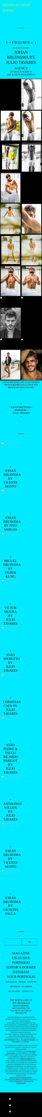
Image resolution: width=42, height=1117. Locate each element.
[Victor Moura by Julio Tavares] (10, 591)
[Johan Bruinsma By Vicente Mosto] (10, 454)
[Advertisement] (21, 21)
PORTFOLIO (21, 962)
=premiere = (21, 410)
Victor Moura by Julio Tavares (10, 615)
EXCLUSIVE (21, 958)
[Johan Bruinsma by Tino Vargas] (10, 501)
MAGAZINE (21, 953)
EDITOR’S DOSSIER (21, 967)
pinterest (15, 986)
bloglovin (14, 991)
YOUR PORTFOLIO (21, 977)
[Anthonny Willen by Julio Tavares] (10, 787)
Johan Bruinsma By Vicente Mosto (10, 478)
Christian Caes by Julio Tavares (10, 707)
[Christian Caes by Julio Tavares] (10, 685)
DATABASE (21, 972)
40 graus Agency (21, 71)
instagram (11, 982)
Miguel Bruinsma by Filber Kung (10, 568)
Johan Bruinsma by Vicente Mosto (10, 858)
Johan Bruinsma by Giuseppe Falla (10, 905)
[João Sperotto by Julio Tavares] (10, 638)
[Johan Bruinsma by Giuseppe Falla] (10, 881)
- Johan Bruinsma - (21, 407)
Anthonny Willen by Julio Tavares (10, 811)
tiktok (22, 982)
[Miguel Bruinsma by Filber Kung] (10, 544)
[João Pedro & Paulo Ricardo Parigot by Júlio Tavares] (10, 728)
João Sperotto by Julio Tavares (10, 662)
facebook (27, 986)
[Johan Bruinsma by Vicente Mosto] (10, 834)
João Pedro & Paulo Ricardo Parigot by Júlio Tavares (10, 758)
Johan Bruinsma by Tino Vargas (10, 523)
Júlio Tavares (21, 413)
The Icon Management (21, 74)
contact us (27, 991)
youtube (32, 982)
